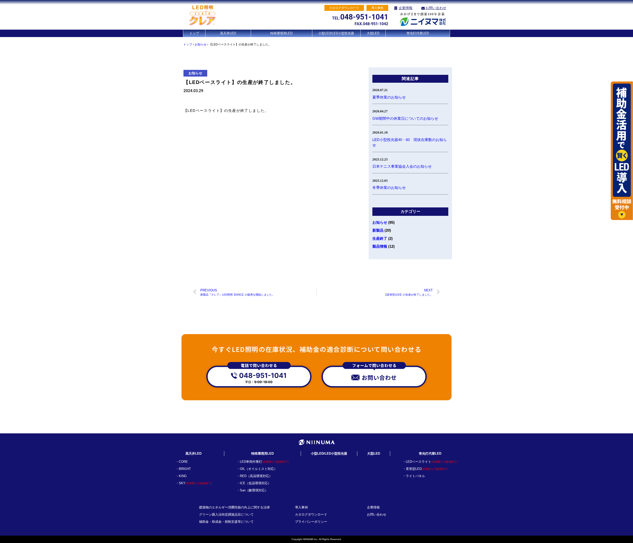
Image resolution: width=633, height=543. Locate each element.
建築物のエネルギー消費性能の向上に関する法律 (234, 507)
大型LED (373, 33)
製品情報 (379, 246)
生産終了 (379, 238)
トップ (194, 33)
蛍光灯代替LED (418, 33)
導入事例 (301, 507)
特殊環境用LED (281, 33)
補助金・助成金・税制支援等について (226, 521)
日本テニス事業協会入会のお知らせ (402, 166)
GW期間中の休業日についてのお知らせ (405, 118)
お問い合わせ (436, 8)
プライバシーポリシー (311, 521)
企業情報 (405, 8)
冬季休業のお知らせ (389, 187)
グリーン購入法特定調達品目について (226, 514)
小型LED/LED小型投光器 (336, 33)
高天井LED (228, 33)
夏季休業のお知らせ (389, 97)
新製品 (378, 230)
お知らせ (200, 44)
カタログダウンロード (311, 514)
